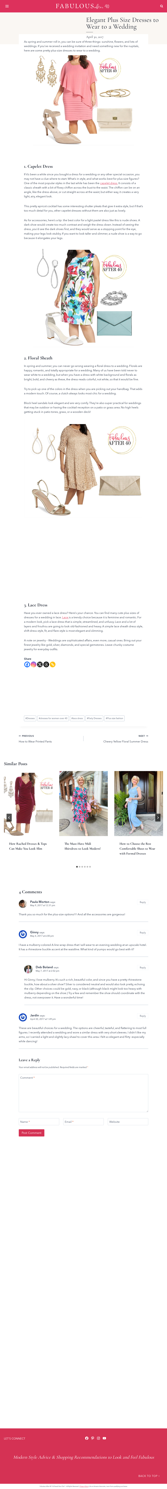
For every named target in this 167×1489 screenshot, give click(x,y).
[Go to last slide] (9, 818)
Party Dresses (94, 718)
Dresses (30, 718)
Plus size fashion (114, 718)
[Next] (157, 818)
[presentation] (28, 803)
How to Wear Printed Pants (35, 739)
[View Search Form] (161, 6)
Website (114, 1121)
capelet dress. (109, 183)
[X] (40, 664)
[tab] (77, 867)
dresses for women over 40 (53, 718)
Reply (143, 902)
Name (25, 1121)
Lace (65, 617)
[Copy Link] (52, 664)
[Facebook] (27, 664)
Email (69, 1121)
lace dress (77, 718)
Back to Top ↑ (149, 1476)
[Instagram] (33, 664)
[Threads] (46, 664)
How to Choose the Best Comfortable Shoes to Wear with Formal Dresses (137, 849)
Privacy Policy (84, 1486)
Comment (27, 1077)
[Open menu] (7, 6)
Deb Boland (44, 967)
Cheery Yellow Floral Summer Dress (125, 739)
